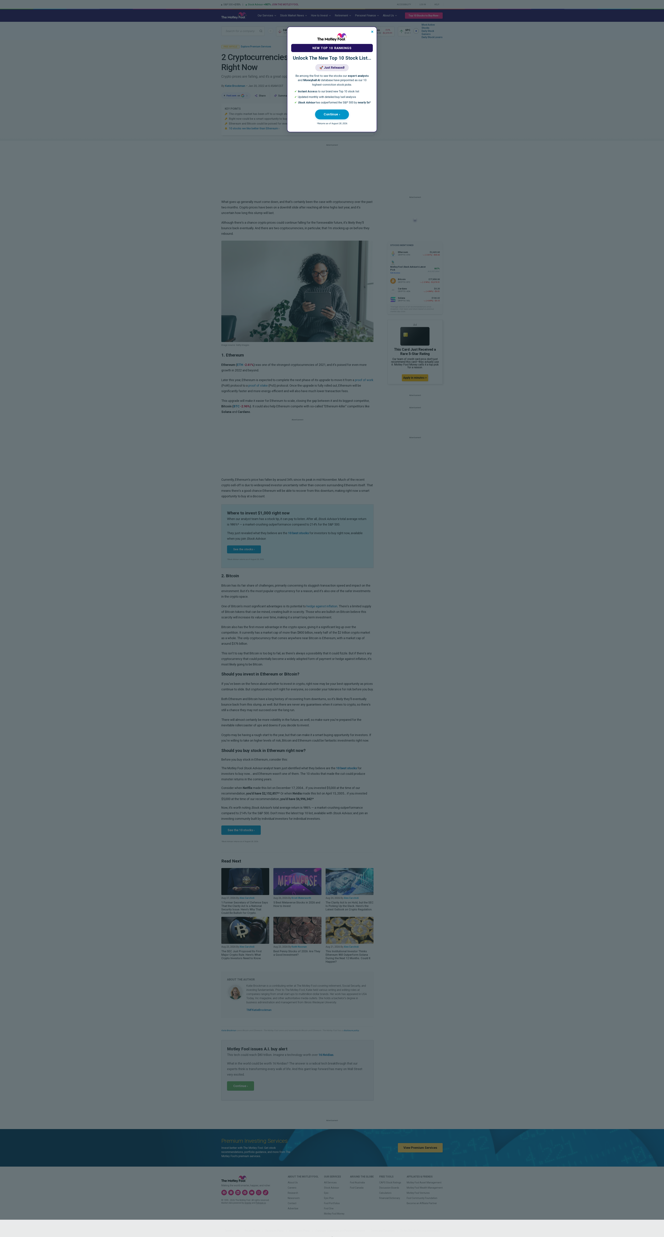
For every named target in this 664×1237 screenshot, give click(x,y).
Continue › (332, 114)
